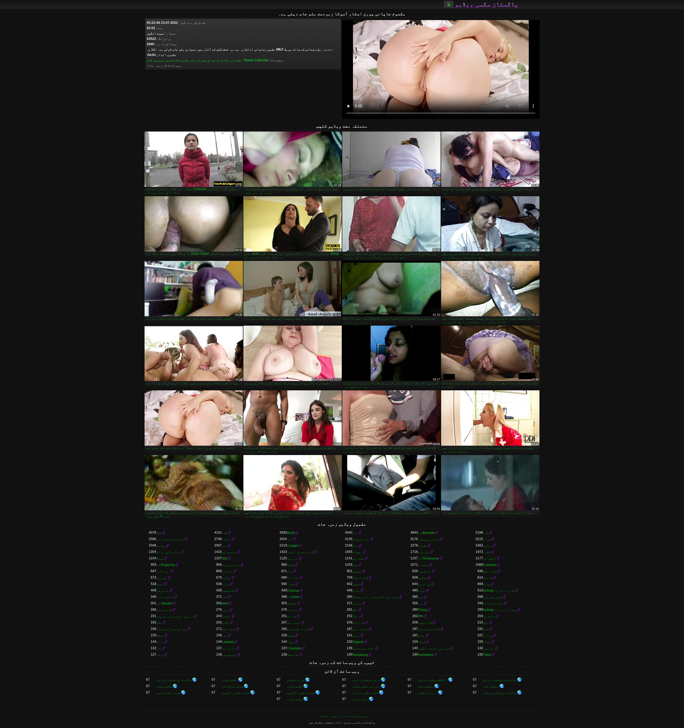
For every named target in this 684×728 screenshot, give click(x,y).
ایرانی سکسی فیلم (366, 686)
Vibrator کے (164, 603)
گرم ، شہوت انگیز (300, 552)
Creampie (294, 648)
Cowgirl (292, 546)
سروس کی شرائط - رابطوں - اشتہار (342, 716)
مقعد (290, 565)
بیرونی (162, 578)
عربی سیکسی (296, 680)
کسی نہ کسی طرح (298, 629)
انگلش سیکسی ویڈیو (433, 680)
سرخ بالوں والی (168, 552)
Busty (249, 60)
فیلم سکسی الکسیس (301, 693)
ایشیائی (237, 60)
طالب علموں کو (429, 629)
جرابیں (292, 558)
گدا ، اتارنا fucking (499, 590)
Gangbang (360, 655)
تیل (486, 623)
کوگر (421, 642)
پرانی (487, 635)
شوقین (422, 578)
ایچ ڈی (357, 552)
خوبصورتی (203, 60)
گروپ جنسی (164, 610)
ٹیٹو (356, 584)
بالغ (160, 642)
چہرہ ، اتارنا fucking (499, 610)
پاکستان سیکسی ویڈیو (499, 680)
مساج (421, 635)
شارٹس (291, 616)
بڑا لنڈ (293, 578)
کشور (487, 552)
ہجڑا (290, 642)
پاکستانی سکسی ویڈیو (499, 693)
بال (227, 60)
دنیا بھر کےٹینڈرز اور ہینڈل (375, 597)
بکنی (225, 623)
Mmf (225, 603)
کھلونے (423, 565)
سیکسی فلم (491, 686)
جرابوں (488, 648)
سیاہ (290, 584)
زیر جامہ (163, 571)
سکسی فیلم (230, 680)
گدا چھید (425, 623)
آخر (290, 539)
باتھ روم (229, 648)
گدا (224, 533)
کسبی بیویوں (163, 60)
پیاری (161, 546)
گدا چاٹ (358, 623)
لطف (355, 610)
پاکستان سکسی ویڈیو (486, 4)
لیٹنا (226, 616)
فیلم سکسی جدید (168, 693)
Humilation (426, 655)
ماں (193, 60)
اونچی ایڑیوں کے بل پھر (174, 616)
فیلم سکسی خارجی (365, 693)
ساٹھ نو (489, 616)
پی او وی (424, 584)
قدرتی (487, 578)
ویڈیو (487, 546)
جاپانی (217, 60)
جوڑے (421, 590)
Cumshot (261, 60)
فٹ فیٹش (293, 655)
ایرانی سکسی (427, 693)
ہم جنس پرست (231, 565)
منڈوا (226, 539)
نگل (159, 623)
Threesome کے (428, 558)
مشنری (184, 60)
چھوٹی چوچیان (428, 539)
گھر (224, 597)
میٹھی (357, 571)
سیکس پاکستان (232, 686)
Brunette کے (426, 533)
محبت (356, 635)
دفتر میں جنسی (363, 648)
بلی (355, 533)
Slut (224, 558)
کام (176, 60)
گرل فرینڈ (360, 578)
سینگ (160, 558)
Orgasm (358, 642)
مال (355, 546)
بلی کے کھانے (493, 603)
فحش (486, 629)
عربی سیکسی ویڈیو (366, 680)
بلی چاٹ (424, 552)
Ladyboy (228, 642)
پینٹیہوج (229, 655)
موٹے (487, 642)
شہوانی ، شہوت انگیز (434, 648)
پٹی (355, 565)
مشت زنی (358, 558)
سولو (487, 584)
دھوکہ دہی (360, 629)
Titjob (487, 655)
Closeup (293, 590)
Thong (422, 610)
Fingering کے (165, 565)
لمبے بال (294, 623)
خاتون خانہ (165, 597)
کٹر (149, 60)
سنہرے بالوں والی (170, 539)
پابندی (292, 610)
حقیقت (291, 603)
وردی (160, 655)
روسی (225, 610)
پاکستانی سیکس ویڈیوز (174, 680)
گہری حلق (490, 571)
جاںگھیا (424, 571)
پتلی (356, 590)
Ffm (420, 616)
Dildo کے (293, 597)
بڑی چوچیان (361, 539)
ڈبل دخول (229, 629)
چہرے (225, 584)
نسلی (160, 584)
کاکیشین (228, 590)
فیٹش (160, 635)
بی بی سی (162, 590)
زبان (356, 616)
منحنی (357, 603)
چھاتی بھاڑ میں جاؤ (171, 629)
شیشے (290, 635)
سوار (487, 539)
